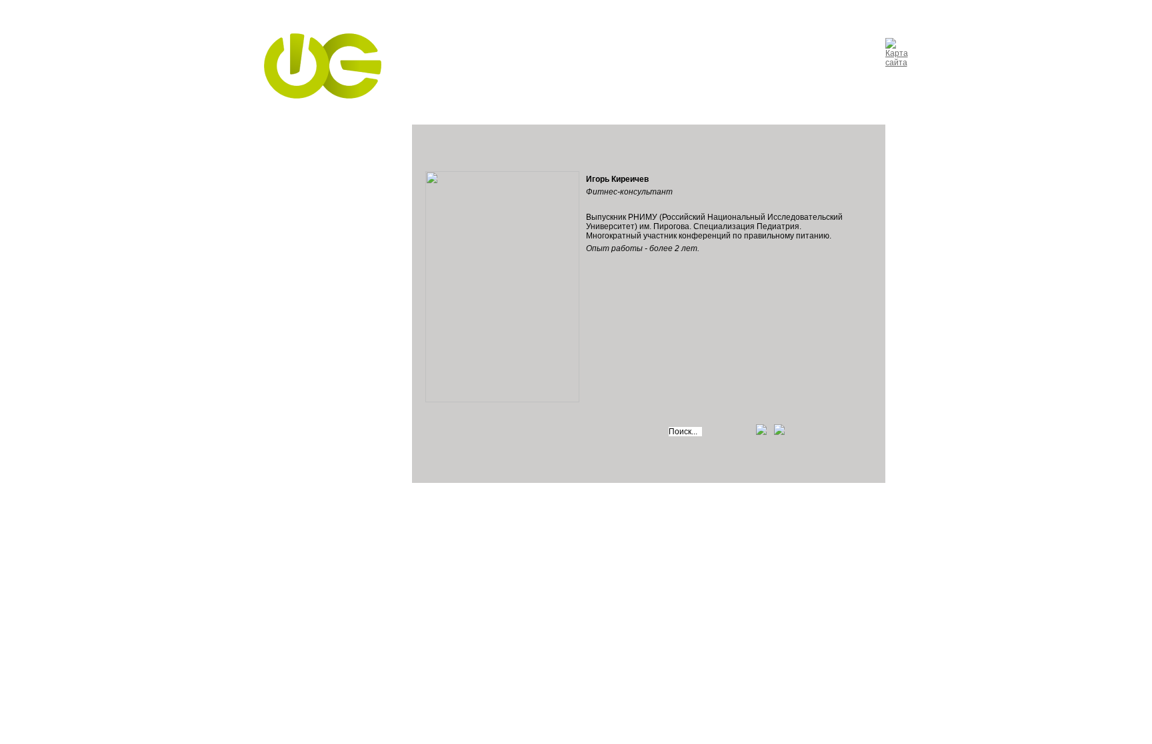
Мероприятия (725, 72)
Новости (513, 72)
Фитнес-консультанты (317, 321)
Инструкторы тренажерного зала (312, 164)
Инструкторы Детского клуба (319, 285)
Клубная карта (643, 72)
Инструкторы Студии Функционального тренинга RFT (316, 217)
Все (281, 145)
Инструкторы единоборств (327, 242)
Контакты (572, 72)
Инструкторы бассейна (320, 305)
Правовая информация (370, 525)
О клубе (459, 72)
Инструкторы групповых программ (322, 188)
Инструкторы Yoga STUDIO (311, 261)
